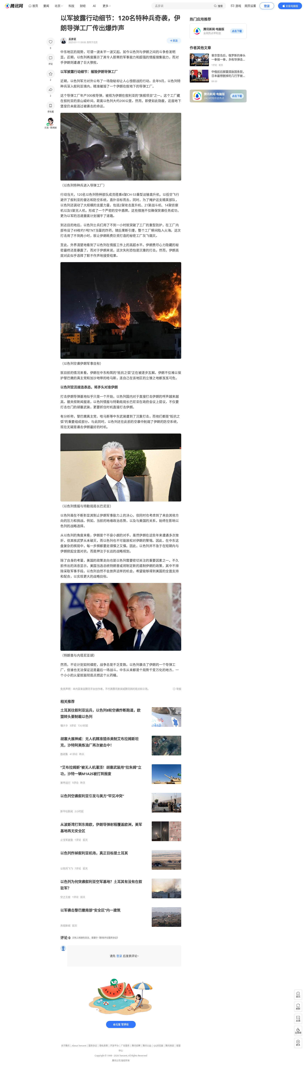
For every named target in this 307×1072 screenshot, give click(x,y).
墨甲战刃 (65, 783)
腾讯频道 (169, 1045)
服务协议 (92, 1045)
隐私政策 (103, 1045)
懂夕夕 (64, 725)
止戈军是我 (66, 840)
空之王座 (65, 897)
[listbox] (120, 813)
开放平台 (114, 1045)
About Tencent (79, 1045)
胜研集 (64, 754)
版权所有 (125, 1060)
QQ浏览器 (158, 1045)
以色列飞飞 (66, 868)
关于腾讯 (65, 1045)
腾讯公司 (116, 1060)
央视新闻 (65, 925)
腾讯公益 (147, 1045)
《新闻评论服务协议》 (108, 937)
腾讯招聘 (136, 1045)
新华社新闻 (66, 811)
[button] (237, 31)
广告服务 (125, 1045)
